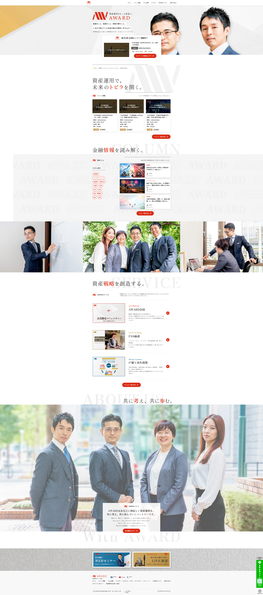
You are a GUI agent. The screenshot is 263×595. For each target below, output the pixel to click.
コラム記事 (146, 2)
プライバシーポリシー (97, 583)
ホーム (129, 2)
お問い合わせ (173, 2)
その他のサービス (146, 581)
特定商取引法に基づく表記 (112, 583)
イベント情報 (137, 2)
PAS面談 (131, 581)
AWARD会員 (125, 581)
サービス (153, 2)
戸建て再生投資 (137, 581)
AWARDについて (163, 2)
